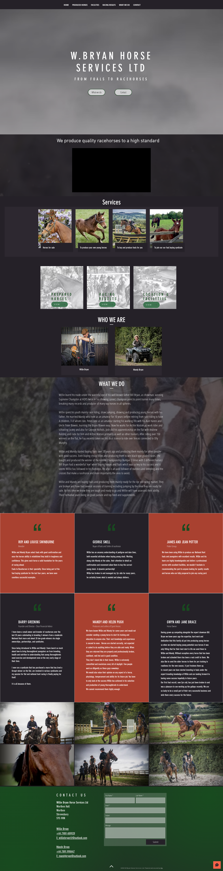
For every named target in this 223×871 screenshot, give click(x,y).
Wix (162, 868)
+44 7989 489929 (65, 833)
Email (107, 805)
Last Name (139, 795)
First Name (109, 795)
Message (108, 825)
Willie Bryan (62, 829)
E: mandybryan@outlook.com (71, 856)
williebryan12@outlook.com (73, 838)
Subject (107, 815)
